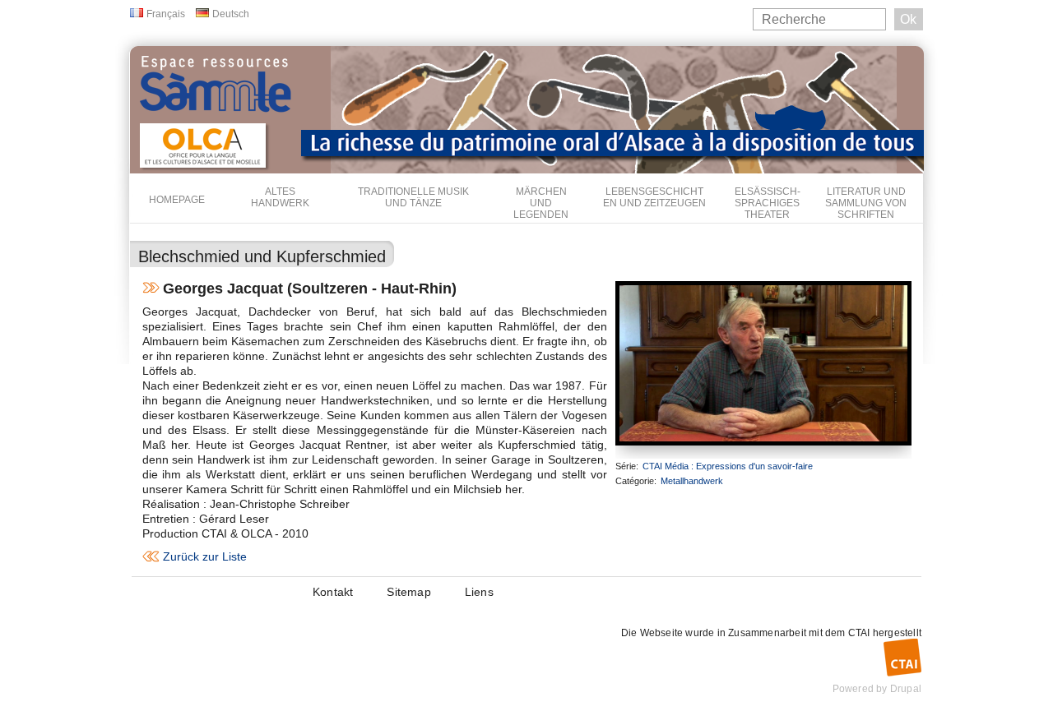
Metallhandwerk (692, 481)
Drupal (905, 689)
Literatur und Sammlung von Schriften (866, 203)
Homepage (177, 199)
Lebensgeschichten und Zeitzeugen (654, 197)
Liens (479, 591)
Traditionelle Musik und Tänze (413, 197)
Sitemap (408, 591)
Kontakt (333, 591)
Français (165, 14)
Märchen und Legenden (540, 203)
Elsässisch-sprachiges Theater (767, 203)
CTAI (859, 633)
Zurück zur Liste (205, 556)
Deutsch (230, 14)
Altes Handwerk (280, 197)
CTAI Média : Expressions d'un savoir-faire (727, 466)
